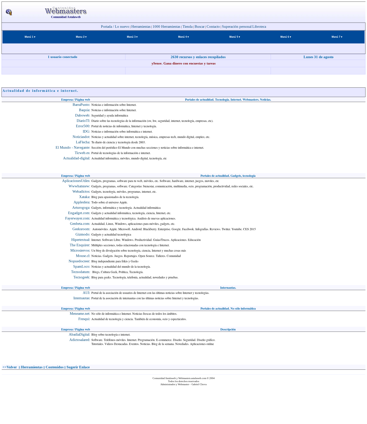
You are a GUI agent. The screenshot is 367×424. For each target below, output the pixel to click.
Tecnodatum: (80, 272)
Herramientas (140, 26)
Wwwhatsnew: (79, 186)
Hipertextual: (80, 240)
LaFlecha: (83, 142)
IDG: (86, 131)
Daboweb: (82, 115)
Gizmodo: (83, 234)
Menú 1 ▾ (30, 36)
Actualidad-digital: (76, 158)
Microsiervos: (80, 250)
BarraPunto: (81, 105)
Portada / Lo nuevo (115, 26)
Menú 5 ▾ (234, 36)
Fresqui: (84, 319)
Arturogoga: (81, 207)
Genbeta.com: (80, 224)
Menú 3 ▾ (132, 36)
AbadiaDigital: (79, 334)
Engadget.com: (79, 213)
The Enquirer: (80, 245)
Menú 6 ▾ (285, 36)
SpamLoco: (81, 266)
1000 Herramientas (167, 26)
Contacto (213, 26)
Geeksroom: (81, 229)
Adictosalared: (79, 340)
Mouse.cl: (83, 256)
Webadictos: (81, 191)
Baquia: (84, 110)
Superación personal (237, 26)
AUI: (86, 293)
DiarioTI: (83, 121)
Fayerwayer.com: (77, 218)
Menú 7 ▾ (337, 36)
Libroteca (259, 26)
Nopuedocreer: (79, 261)
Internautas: (81, 298)
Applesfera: (82, 202)
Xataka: (84, 197)
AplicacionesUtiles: (76, 181)
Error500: (83, 126)
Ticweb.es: (82, 153)
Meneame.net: (80, 313)
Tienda (187, 26)
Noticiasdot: (81, 137)
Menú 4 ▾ (183, 36)
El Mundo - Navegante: (73, 147)
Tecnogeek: (81, 277)
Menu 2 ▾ (81, 36)
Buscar (200, 26)
